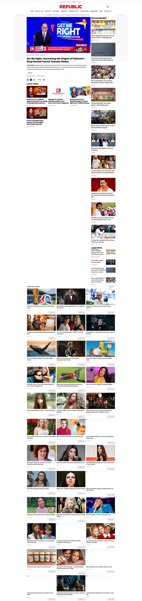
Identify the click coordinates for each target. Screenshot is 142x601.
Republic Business (95, 40)
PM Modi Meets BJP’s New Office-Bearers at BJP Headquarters (101, 104)
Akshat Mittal (41, 76)
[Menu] (107, 7)
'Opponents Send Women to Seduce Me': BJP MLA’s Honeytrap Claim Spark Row (102, 195)
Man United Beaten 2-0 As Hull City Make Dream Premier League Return (102, 82)
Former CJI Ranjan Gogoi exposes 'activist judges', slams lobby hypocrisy (35, 122)
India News (94, 62)
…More (29, 72)
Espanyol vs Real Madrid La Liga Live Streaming (102, 149)
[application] (59, 35)
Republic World (63, 2)
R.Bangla (74, 2)
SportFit (93, 85)
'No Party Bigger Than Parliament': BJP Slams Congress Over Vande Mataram (102, 172)
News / (28, 14)
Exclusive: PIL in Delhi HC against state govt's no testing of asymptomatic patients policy (37, 102)
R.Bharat (69, 2)
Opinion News (94, 264)
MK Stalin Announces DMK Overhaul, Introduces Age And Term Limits (102, 219)
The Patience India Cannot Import (97, 261)
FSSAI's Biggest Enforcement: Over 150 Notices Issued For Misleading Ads (102, 37)
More (109, 11)
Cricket (93, 244)
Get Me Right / (42, 14)
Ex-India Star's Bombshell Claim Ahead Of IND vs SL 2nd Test (102, 241)
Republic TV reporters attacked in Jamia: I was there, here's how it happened (58, 101)
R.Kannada (79, 2)
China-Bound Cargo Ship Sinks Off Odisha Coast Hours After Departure (102, 59)
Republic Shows (31, 76)
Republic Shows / (34, 14)
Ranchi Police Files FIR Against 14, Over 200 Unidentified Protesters (102, 127)
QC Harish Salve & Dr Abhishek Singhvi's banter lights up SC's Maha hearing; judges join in (79, 102)
